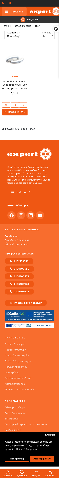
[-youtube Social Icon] (40, 215)
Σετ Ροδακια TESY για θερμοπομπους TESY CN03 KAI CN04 (14, 85)
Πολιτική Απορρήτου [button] (27, 449)
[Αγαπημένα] (23, 104)
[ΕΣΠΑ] (29, 325)
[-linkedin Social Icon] (30, 215)
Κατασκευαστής (23, 26)
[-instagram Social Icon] (21, 215)
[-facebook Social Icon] (11, 215)
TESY (37, 26)
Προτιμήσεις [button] (17, 459)
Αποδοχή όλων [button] (42, 459)
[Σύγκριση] (15, 104)
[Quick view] (6, 104)
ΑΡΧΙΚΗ (7, 26)
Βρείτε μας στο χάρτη (19, 244)
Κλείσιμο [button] (50, 435)
